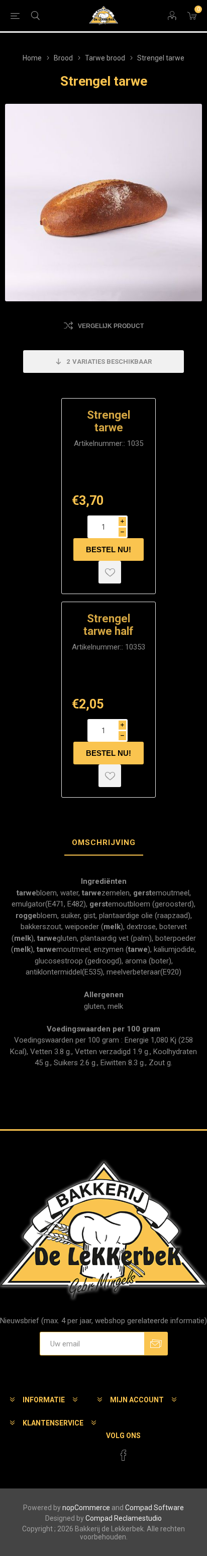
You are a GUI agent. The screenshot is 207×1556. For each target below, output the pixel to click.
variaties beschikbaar (109, 361)
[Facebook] (124, 1455)
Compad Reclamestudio (123, 1518)
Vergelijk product (111, 326)
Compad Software (154, 1508)
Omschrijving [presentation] (104, 842)
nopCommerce (86, 1508)
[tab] (103, 843)
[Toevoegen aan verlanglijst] (109, 572)
